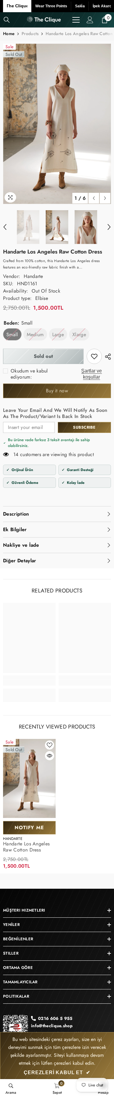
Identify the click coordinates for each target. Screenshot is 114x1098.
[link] (94, 356)
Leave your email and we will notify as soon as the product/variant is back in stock (55, 413)
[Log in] (90, 19)
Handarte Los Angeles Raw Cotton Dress (26, 847)
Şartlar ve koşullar (91, 374)
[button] (93, 198)
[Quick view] (49, 755)
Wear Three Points (51, 6)
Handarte (33, 276)
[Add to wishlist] (49, 745)
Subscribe (84, 427)
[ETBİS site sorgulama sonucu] (15, 1029)
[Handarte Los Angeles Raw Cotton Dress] (29, 778)
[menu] (76, 19)
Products (30, 34)
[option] (57, 124)
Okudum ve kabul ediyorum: (29, 374)
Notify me (29, 827)
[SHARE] (106, 356)
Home (9, 34)
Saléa (80, 6)
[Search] (6, 19)
